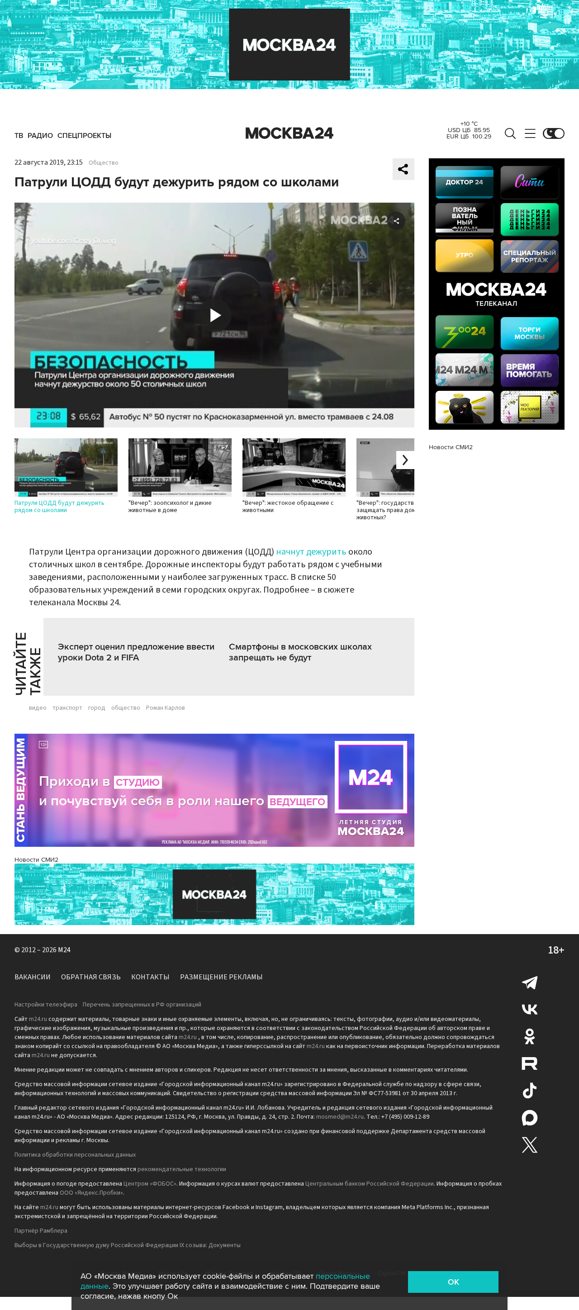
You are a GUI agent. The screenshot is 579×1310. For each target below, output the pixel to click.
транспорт (67, 708)
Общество (104, 162)
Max (530, 1118)
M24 (64, 950)
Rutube (530, 1063)
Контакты (150, 977)
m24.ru (38, 1019)
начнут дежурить (311, 552)
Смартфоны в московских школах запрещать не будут (300, 652)
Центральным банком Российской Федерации (369, 1183)
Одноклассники (530, 1036)
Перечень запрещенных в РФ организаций (142, 1004)
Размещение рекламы (221, 977)
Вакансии (32, 977)
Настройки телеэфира (45, 1004)
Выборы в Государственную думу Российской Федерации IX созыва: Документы (127, 1245)
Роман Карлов (165, 708)
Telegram (530, 982)
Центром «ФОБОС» (149, 1183)
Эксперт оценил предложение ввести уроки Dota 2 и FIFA (136, 652)
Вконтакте (530, 1009)
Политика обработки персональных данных (75, 1154)
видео (38, 708)
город (96, 708)
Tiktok (530, 1091)
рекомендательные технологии (182, 1169)
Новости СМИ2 (36, 860)
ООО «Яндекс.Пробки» (91, 1192)
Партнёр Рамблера (40, 1230)
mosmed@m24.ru (340, 1116)
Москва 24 (289, 133)
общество (125, 708)
